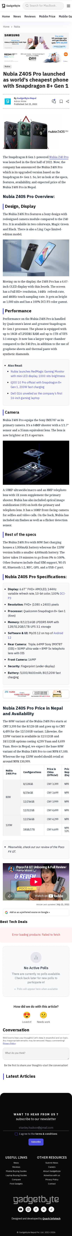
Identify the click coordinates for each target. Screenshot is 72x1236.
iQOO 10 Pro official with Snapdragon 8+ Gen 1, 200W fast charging (36, 385)
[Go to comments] (54, 101)
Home (6, 16)
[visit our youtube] (20, 1209)
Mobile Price (47, 16)
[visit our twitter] (43, 1209)
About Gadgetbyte (51, 1171)
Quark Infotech (51, 1219)
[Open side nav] (68, 6)
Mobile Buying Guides (16, 1171)
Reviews (30, 16)
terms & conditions (46, 1134)
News (17, 16)
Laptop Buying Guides (16, 1175)
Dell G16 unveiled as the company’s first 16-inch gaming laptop (36, 396)
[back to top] (65, 1228)
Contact (52, 1183)
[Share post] (67, 101)
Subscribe (36, 1142)
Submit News (51, 1163)
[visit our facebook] (36, 1209)
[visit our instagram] (28, 1209)
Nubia (17, 27)
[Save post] (61, 101)
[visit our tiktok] (51, 1209)
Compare (16, 1179)
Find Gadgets (16, 1183)
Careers (52, 1167)
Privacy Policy (9, 1043)
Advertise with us (52, 1175)
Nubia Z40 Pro (59, 157)
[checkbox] (16, 1134)
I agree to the (38, 1134)
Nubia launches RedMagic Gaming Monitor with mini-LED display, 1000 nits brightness (38, 374)
